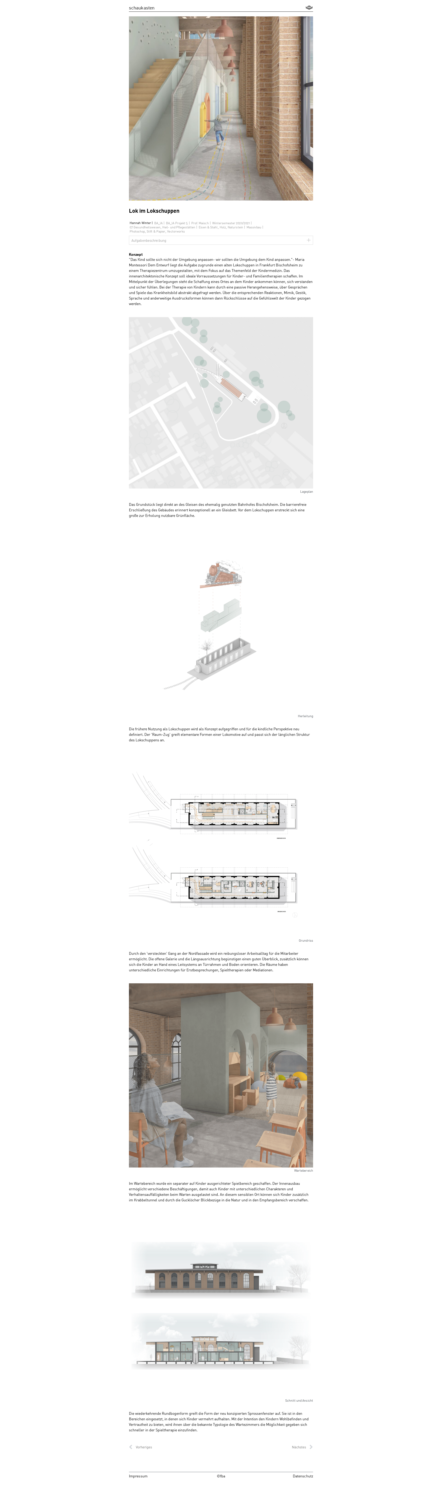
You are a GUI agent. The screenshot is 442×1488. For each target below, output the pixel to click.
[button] (309, 7)
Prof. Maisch (200, 223)
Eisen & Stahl (208, 227)
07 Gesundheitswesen (145, 227)
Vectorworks (176, 231)
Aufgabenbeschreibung (148, 240)
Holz (223, 227)
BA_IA (158, 223)
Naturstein (235, 227)
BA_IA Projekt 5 (177, 223)
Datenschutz (303, 1476)
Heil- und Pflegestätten (178, 227)
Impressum (138, 1476)
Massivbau (254, 227)
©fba (221, 1476)
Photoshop (137, 231)
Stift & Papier (156, 231)
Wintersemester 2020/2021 (231, 223)
